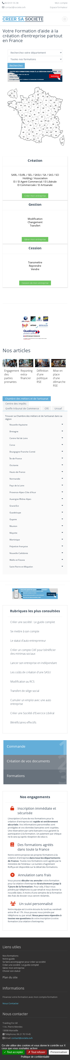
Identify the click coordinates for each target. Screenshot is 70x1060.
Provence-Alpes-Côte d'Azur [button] (23, 492)
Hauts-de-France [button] (17, 472)
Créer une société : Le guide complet (32, 622)
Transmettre (35, 262)
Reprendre (35, 265)
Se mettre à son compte (24, 631)
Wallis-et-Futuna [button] (17, 559)
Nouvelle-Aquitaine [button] (19, 424)
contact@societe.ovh (22, 1038)
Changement (35, 222)
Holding (27, 178)
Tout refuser (37, 1052)
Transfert (35, 225)
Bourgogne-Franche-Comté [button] (22, 451)
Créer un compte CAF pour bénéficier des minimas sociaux (33, 652)
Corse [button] (12, 445)
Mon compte (61, 2)
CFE (47, 408)
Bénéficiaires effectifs (23, 722)
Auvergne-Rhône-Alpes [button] (20, 499)
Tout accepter (14, 1052)
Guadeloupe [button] (15, 512)
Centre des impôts (15, 403)
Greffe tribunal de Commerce (22, 408)
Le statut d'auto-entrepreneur (28, 640)
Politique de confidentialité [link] (35, 1056)
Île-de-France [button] (16, 458)
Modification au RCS (22, 681)
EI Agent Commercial (30, 181)
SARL (14, 174)
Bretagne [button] (14, 431)
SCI (57, 174)
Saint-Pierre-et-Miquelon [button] (21, 566)
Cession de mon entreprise (35, 282)
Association (41, 178)
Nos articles (16, 350)
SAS (51, 174)
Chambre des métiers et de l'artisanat (26, 398)
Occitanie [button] (14, 465)
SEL (30, 174)
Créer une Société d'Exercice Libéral (32, 713)
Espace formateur (58, 7)
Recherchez (16, 65)
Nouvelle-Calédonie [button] (19, 553)
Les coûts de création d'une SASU (30, 672)
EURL (23, 174)
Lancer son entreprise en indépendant (33, 663)
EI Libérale (51, 181)
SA (44, 174)
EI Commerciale (27, 185)
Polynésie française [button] (19, 546)
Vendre (35, 269)
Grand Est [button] (14, 505)
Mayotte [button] (13, 532)
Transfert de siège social (24, 691)
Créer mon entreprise (35, 195)
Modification (35, 218)
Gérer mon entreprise (35, 239)
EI (14, 181)
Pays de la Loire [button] (17, 485)
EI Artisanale (45, 185)
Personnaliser (58, 1052)
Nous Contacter (11, 1003)
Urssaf (58, 408)
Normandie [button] (15, 478)
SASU (37, 174)
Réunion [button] (13, 526)
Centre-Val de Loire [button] (19, 438)
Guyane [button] (13, 519)
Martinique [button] (15, 539)
